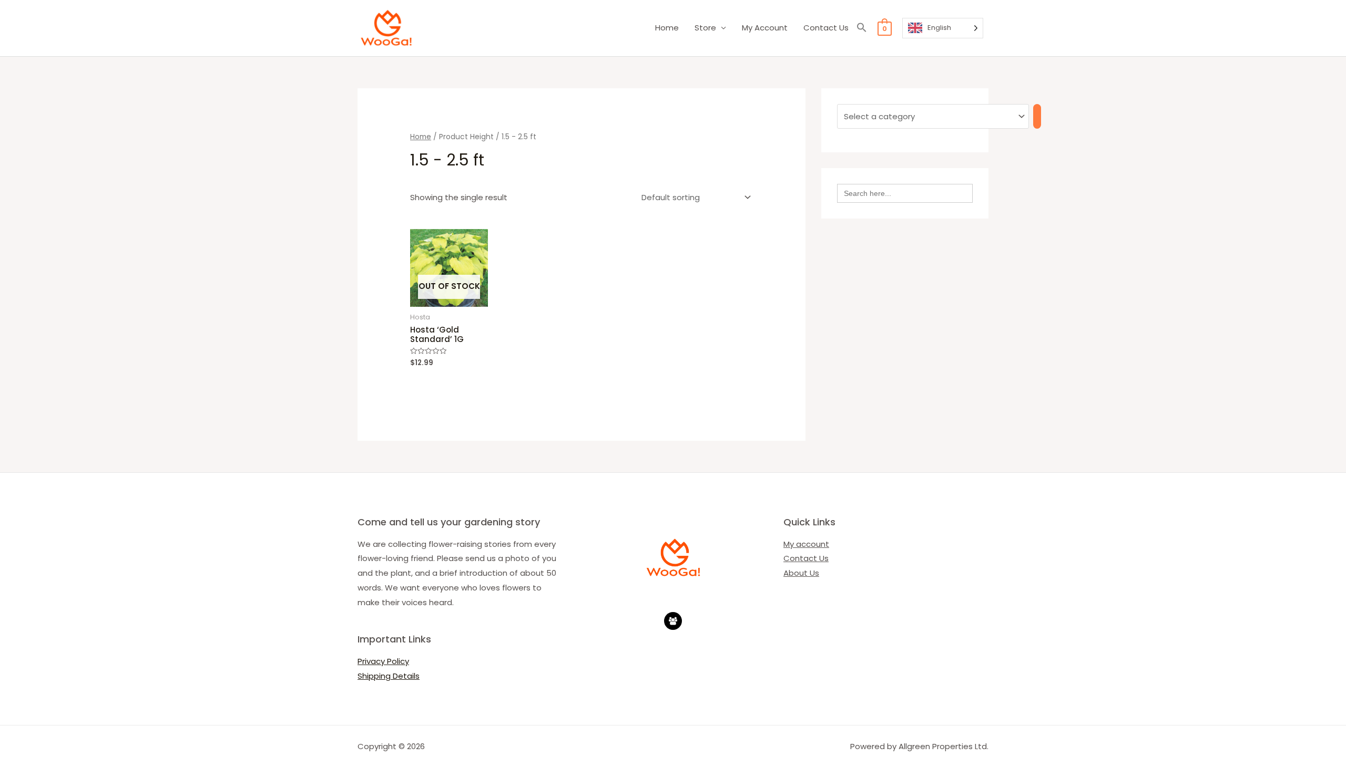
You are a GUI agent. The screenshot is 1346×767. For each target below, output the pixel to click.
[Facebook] (673, 621)
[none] (942, 28)
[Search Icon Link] (861, 28)
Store (705, 27)
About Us (801, 572)
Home (667, 27)
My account (806, 544)
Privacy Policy (383, 661)
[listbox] (942, 28)
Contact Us (826, 27)
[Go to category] (1037, 116)
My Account (765, 27)
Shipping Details (389, 675)
